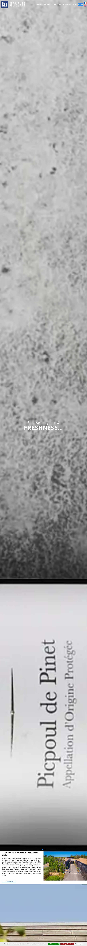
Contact (74, 4)
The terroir (46, 4)
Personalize (79, 944)
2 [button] (44, 849)
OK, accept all (54, 944)
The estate (39, 4)
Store (81, 4)
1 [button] (42, 849)
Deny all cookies (67, 944)
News (59, 4)
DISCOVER (9, 881)
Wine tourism (67, 4)
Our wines (54, 4)
